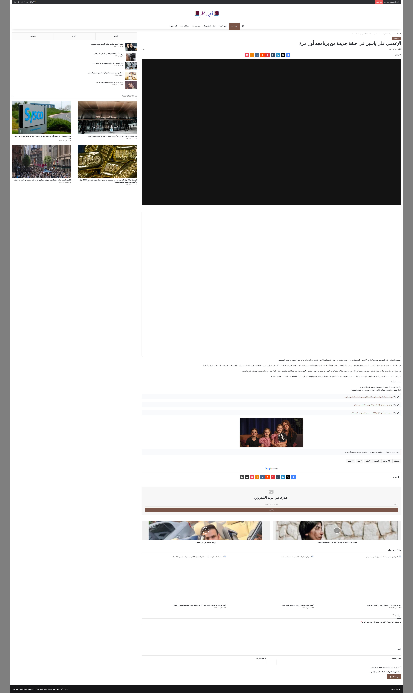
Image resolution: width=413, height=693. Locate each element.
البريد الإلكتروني (396, 658)
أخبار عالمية (223, 26)
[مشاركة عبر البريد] (247, 477)
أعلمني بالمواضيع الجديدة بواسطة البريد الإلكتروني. (384, 672)
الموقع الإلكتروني (261, 658)
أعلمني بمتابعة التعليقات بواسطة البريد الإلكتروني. (384, 667)
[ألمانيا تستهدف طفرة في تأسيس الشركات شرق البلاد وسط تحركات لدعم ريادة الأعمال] (184, 579)
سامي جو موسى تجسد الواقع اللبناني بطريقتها (109, 82)
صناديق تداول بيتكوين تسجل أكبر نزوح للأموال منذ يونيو (384, 605)
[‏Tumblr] (273, 55)
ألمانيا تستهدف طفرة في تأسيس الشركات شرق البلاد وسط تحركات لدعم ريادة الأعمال (199, 605)
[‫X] (283, 55)
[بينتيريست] (267, 55)
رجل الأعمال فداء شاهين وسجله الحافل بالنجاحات (108, 63)
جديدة (376, 461)
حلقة (367, 461)
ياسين (350, 461)
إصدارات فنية (185, 26)
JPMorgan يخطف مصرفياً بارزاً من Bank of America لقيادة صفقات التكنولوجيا (112, 136)
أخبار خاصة (234, 26)
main (396, 461)
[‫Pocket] (247, 55)
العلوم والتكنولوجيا (210, 26)
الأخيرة (74, 36)
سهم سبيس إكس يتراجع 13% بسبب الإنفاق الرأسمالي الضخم (372, 413)
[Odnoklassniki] (252, 55)
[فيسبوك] (288, 55)
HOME (66, 689)
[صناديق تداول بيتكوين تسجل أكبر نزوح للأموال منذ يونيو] (359, 579)
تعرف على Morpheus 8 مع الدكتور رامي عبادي (108, 54)
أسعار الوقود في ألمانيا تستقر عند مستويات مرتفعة (298, 605)
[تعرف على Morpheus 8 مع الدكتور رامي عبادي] (131, 57)
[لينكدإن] (278, 55)
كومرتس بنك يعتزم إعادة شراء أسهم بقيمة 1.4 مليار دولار (373, 405)
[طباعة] (242, 477)
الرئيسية (397, 33)
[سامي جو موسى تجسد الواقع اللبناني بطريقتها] (131, 85)
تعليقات (33, 36)
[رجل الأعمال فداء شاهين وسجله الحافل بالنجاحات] (131, 66)
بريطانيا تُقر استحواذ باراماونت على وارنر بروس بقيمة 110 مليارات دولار (369, 397)
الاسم (399, 649)
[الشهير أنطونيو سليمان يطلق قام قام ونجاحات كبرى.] (131, 47)
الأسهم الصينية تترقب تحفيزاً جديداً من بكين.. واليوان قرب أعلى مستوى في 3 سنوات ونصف (42, 180)
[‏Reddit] (262, 55)
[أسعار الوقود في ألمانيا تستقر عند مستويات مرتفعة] (271, 579)
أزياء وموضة (196, 26)
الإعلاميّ (386, 461)
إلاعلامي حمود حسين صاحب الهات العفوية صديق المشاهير (105, 73)
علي (359, 461)
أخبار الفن (174, 26)
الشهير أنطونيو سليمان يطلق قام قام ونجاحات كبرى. (107, 44)
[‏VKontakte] (257, 55)
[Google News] (271, 468)
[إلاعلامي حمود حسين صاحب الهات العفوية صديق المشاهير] (131, 76)
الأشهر (116, 36)
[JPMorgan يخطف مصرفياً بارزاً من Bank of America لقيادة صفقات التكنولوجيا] (107, 117)
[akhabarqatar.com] (206, 13)
